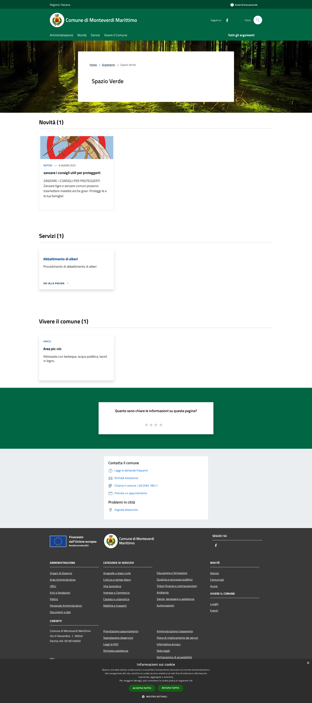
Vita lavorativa (112, 586)
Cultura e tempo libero (117, 579)
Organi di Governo (61, 573)
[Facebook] (225, 19)
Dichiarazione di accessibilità (174, 657)
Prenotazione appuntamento (120, 631)
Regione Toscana (60, 5)
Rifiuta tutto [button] (170, 687)
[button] (156, 696)
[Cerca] (258, 20)
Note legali (163, 651)
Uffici (53, 586)
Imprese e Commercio (116, 592)
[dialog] (156, 681)
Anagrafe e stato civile (117, 573)
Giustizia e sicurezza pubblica (174, 579)
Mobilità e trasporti (115, 605)
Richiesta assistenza (115, 651)
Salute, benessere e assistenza (175, 599)
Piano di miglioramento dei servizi (177, 638)
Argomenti (108, 65)
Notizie (48, 165)
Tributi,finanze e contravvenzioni (177, 586)
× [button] (308, 663)
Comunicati (217, 579)
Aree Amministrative (62, 579)
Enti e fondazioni (60, 592)
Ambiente (163, 592)
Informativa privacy (169, 644)
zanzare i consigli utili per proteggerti (72, 172)
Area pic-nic (52, 349)
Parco (47, 341)
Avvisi (214, 586)
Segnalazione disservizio (118, 638)
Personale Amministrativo (66, 605)
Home (93, 65)
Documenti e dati (60, 612)
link (190, 680)
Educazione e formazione (172, 573)
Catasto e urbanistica (116, 599)
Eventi (214, 610)
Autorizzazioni (165, 605)
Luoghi (214, 604)
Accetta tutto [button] (142, 688)
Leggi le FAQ (110, 644)
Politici (54, 599)
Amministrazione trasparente (175, 631)
